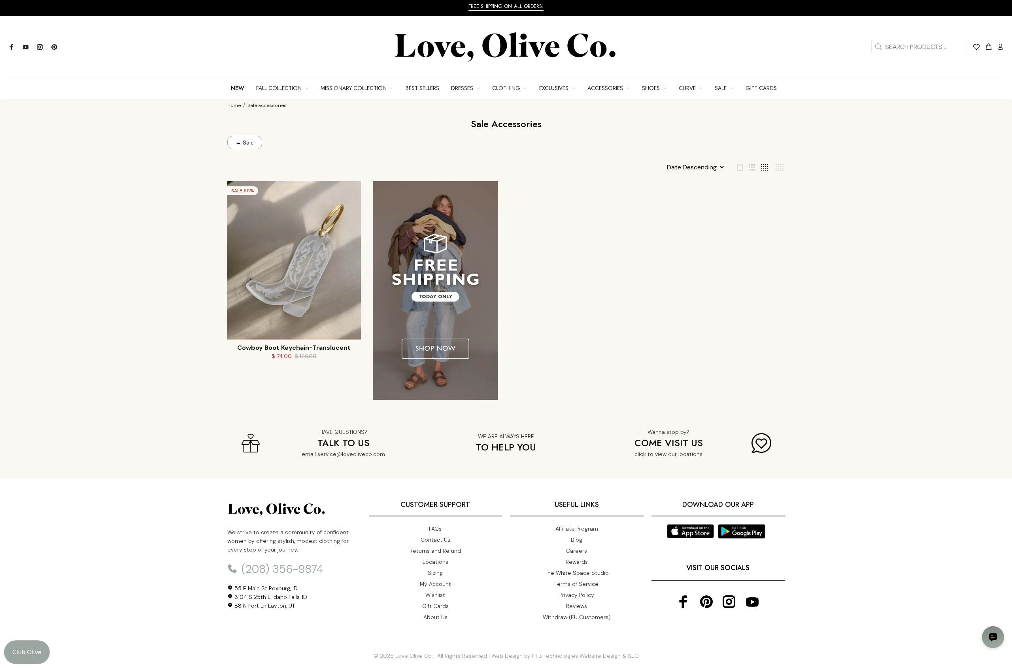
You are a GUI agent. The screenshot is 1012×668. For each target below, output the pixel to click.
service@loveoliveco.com (351, 454)
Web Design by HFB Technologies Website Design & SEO (565, 655)
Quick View (294, 322)
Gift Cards (435, 606)
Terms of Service (577, 583)
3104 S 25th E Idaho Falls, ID (270, 596)
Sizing (435, 572)
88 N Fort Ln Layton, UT (264, 605)
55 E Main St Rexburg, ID (265, 588)
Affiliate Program (576, 528)
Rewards (577, 561)
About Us (435, 617)
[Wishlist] (976, 48)
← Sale (245, 142)
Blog (576, 539)
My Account (435, 583)
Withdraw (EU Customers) (577, 617)
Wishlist (435, 595)
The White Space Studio (577, 572)
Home (234, 105)
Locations (435, 561)
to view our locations (675, 454)
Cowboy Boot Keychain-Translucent (294, 347)
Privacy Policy (576, 595)
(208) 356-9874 (280, 569)
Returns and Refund (435, 550)
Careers (576, 550)
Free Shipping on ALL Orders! (506, 6)
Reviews (576, 606)
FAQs (435, 528)
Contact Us (435, 539)
